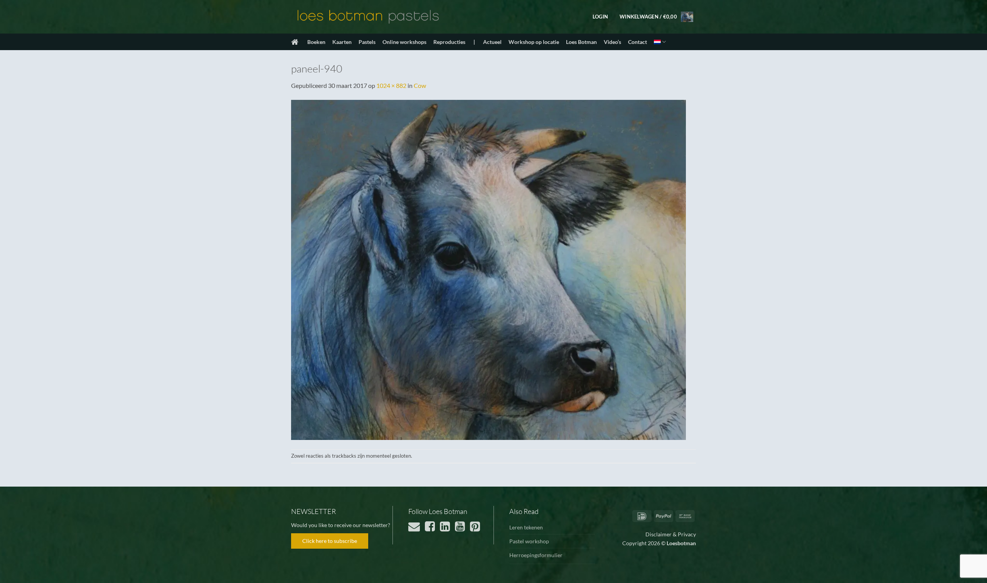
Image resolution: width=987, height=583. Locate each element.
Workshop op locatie (534, 42)
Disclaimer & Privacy (670, 534)
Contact (637, 42)
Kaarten (342, 42)
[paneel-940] (488, 269)
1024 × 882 (391, 85)
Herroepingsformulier (536, 555)
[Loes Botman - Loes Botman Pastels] (368, 17)
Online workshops (404, 42)
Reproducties (449, 42)
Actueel (492, 42)
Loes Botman (581, 42)
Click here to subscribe (329, 541)
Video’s (612, 42)
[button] (600, 17)
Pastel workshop (529, 541)
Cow (420, 85)
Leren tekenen (526, 527)
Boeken (316, 42)
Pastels (367, 42)
